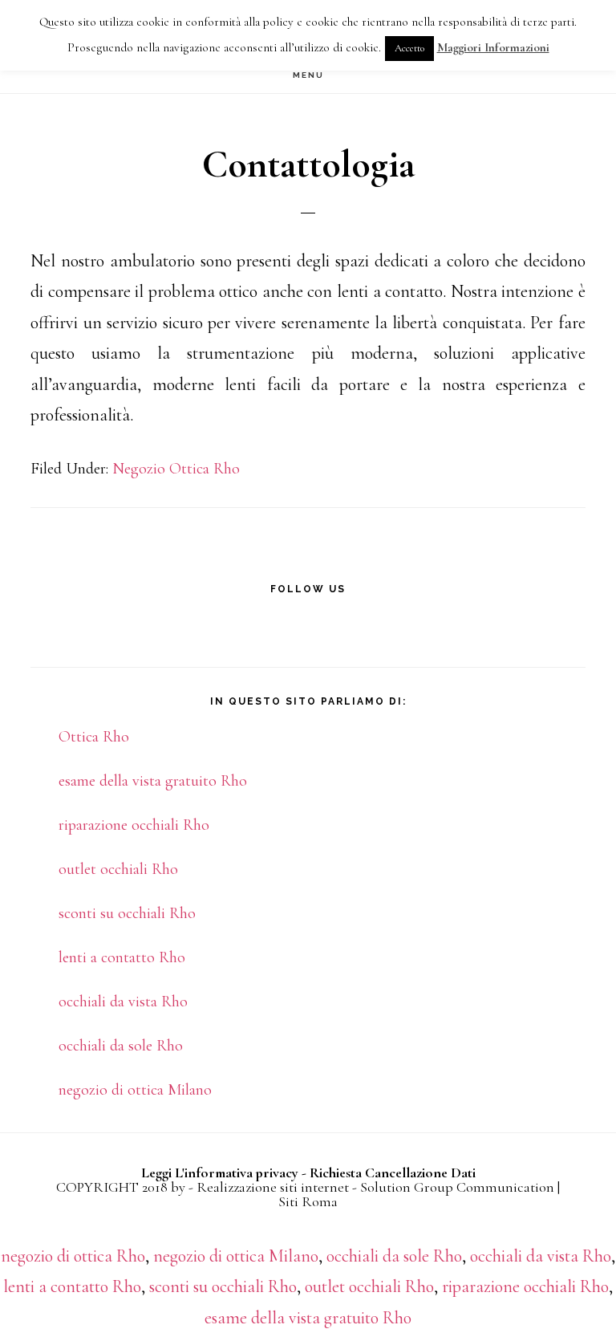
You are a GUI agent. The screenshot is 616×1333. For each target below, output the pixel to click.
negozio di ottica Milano (135, 1089)
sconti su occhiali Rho (127, 913)
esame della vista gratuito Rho (153, 780)
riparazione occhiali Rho (134, 825)
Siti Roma (308, 1201)
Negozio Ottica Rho (176, 468)
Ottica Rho (94, 736)
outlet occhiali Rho (118, 869)
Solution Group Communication (457, 1187)
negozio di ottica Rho (73, 1256)
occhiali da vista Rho (123, 1001)
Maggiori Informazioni (493, 47)
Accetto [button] (409, 48)
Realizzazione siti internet (273, 1187)
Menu (308, 75)
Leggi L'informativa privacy (219, 1172)
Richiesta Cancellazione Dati (393, 1172)
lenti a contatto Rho (122, 957)
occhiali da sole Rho (121, 1045)
